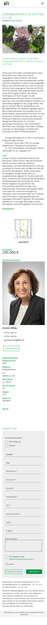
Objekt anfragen (11, 348)
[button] (4, 39)
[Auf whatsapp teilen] (8, 412)
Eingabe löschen (14, 572)
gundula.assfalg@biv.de (14, 340)
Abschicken (34, 572)
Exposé (12, 445)
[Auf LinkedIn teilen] (12, 412)
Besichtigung (14, 441)
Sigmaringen (17, 20)
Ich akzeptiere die (22, 557)
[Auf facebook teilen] (15, 412)
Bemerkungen (11, 539)
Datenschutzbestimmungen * (22, 559)
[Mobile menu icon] (42, 3)
